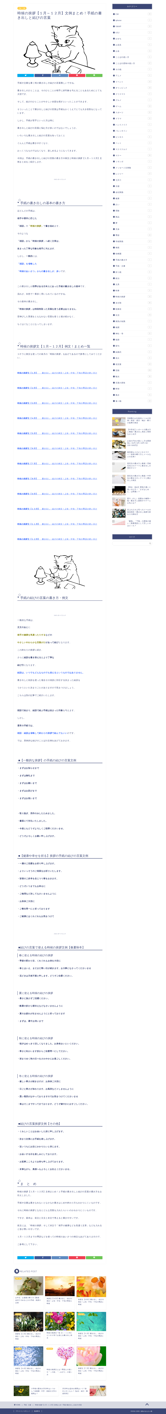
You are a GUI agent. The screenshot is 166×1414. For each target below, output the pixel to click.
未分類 (133, 303)
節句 (133, 346)
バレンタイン (133, 131)
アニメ (133, 76)
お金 (133, 51)
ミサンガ (133, 161)
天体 (133, 229)
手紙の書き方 (133, 260)
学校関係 (133, 241)
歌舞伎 (133, 309)
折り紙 (133, 272)
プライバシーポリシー (23, 1411)
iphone (133, 20)
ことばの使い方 (133, 57)
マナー (133, 155)
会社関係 (133, 192)
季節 (133, 235)
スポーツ (133, 112)
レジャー (133, 174)
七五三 (133, 180)
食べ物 (133, 401)
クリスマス (133, 94)
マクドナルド (133, 149)
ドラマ (133, 119)
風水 (133, 395)
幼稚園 (133, 254)
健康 (133, 198)
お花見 (133, 45)
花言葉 (133, 364)
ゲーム (133, 106)
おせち (133, 39)
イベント (133, 82)
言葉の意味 (133, 383)
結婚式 (133, 352)
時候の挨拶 (133, 297)
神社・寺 (133, 334)
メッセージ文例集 (133, 168)
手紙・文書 (22, 8)
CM (133, 14)
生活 (133, 315)
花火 (133, 358)
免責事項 (37, 1411)
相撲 (133, 327)
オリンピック (133, 88)
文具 (133, 284)
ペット (133, 143)
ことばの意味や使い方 (133, 63)
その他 (133, 69)
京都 (133, 186)
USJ (133, 33)
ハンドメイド (133, 125)
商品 (133, 217)
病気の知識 (133, 321)
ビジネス (133, 137)
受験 (133, 211)
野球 (133, 389)
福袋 (133, 340)
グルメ (133, 100)
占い (133, 204)
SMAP (133, 26)
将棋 (133, 248)
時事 (133, 291)
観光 (133, 377)
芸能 (133, 370)
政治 (133, 278)
